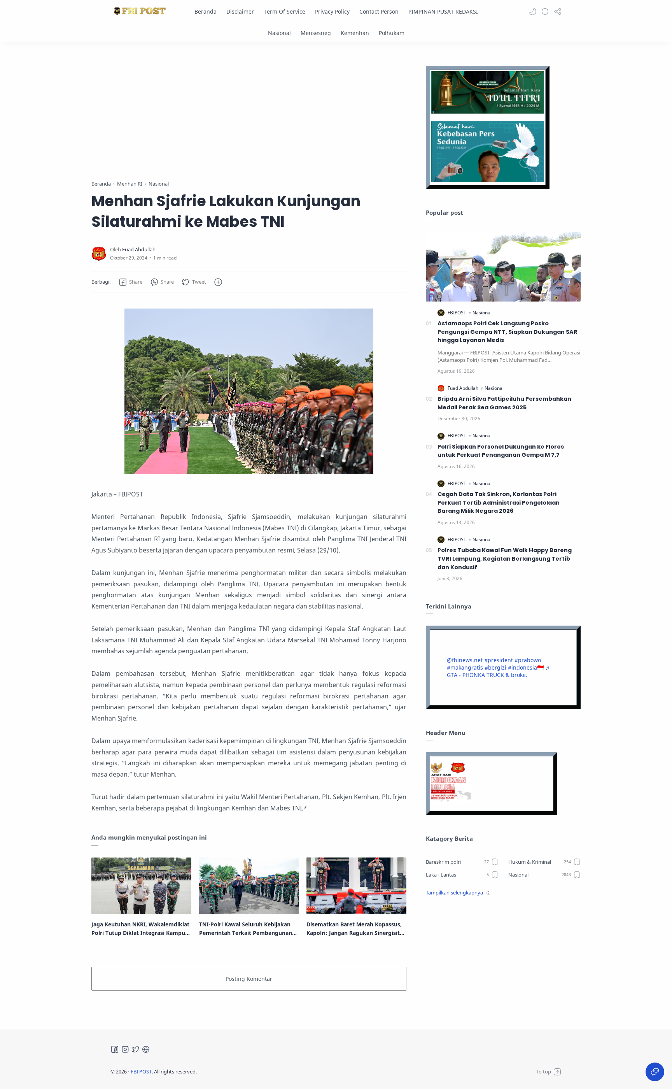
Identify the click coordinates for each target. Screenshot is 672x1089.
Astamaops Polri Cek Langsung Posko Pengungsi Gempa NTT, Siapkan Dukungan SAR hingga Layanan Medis (508, 331)
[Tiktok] (146, 1049)
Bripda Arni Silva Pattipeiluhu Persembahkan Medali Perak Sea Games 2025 (504, 403)
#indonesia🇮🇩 (526, 667)
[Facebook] (114, 1049)
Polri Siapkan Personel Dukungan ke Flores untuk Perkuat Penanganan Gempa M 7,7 (501, 451)
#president (498, 660)
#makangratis (465, 667)
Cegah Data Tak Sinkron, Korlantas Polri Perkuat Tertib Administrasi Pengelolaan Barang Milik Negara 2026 (499, 502)
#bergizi (495, 667)
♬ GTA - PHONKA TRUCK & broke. (499, 671)
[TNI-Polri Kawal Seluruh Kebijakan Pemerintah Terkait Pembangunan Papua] (249, 886)
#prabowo (527, 660)
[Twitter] (135, 1049)
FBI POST (141, 1071)
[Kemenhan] (355, 33)
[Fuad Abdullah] (139, 249)
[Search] (545, 12)
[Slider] (248, 113)
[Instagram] (125, 1049)
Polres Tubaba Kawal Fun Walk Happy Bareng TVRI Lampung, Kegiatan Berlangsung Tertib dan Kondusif (505, 558)
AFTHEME (246, 1071)
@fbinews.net (465, 660)
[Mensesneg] (316, 33)
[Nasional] (279, 33)
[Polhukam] (391, 33)
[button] (533, 12)
